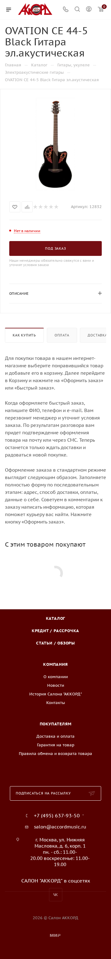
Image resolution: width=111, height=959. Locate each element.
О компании (55, 676)
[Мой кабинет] (89, 10)
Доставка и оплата (55, 736)
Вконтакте (55, 894)
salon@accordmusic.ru (60, 827)
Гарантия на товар (55, 745)
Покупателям (56, 724)
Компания (55, 664)
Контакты (55, 702)
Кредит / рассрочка (55, 630)
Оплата (62, 335)
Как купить (24, 335)
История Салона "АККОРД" (55, 694)
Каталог (55, 618)
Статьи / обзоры (55, 643)
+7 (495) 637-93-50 (57, 815)
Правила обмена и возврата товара (55, 753)
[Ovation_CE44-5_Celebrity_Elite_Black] (55, 144)
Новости (55, 685)
